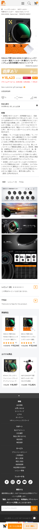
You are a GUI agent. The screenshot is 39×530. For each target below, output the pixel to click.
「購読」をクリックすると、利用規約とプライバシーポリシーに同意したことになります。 (19, 501)
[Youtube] (24, 482)
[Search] (29, 3)
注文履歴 (19, 433)
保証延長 (19, 439)
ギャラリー (19, 417)
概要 (4, 182)
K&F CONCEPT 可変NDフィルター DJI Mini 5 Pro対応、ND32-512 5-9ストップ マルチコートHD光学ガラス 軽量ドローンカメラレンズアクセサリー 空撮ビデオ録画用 (28, 378)
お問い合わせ (19, 408)
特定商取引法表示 (19, 467)
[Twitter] (19, 482)
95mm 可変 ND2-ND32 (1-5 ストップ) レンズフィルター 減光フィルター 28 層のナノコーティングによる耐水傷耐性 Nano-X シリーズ (28, 337)
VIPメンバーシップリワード (19, 420)
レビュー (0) (12, 182)
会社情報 (19, 405)
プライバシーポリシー (19, 452)
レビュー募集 (19, 470)
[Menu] (23, 3)
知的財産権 (19, 464)
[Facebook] (7, 482)
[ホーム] (3, 3)
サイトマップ (19, 411)
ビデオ (19, 414)
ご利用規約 (19, 455)
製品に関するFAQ (19, 436)
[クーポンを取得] (24, 87)
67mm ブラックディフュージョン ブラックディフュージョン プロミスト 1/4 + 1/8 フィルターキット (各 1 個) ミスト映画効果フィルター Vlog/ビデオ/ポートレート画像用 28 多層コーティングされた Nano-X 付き (10, 378)
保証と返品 (19, 461)
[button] (4, 210)
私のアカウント (19, 430)
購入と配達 (19, 458)
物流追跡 (19, 442)
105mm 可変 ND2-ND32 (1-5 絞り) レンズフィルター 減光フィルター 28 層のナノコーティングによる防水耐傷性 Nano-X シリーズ (10, 337)
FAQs (21, 182)
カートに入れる (15, 526)
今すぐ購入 (30, 526)
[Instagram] (13, 482)
